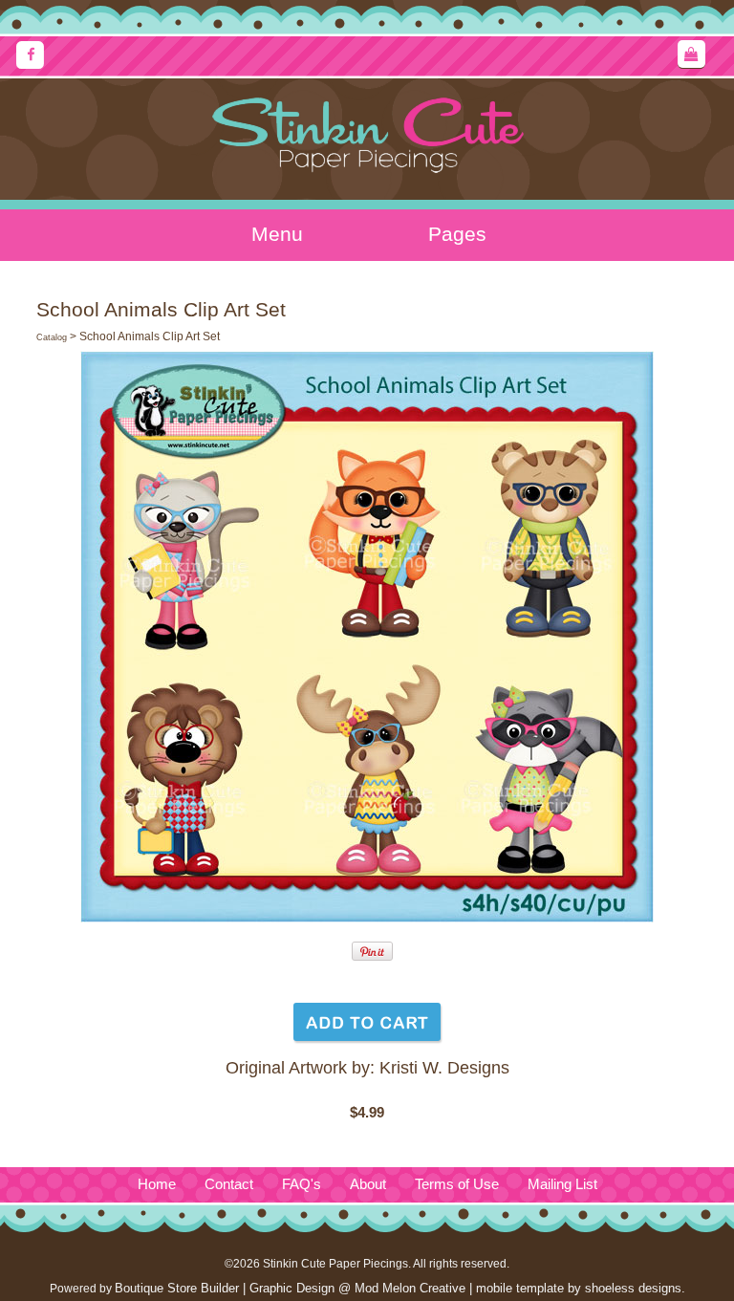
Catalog (51, 337)
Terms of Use (457, 1184)
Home (157, 1184)
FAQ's (301, 1184)
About (368, 1184)
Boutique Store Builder (177, 1288)
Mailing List (562, 1184)
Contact (229, 1184)
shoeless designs (633, 1288)
